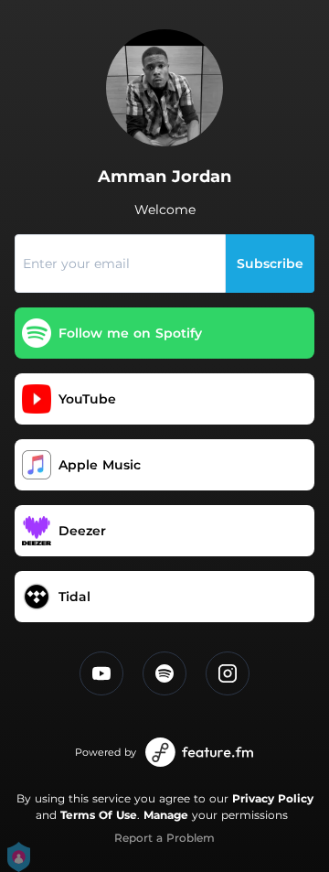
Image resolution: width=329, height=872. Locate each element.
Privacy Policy (272, 798)
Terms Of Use (98, 815)
